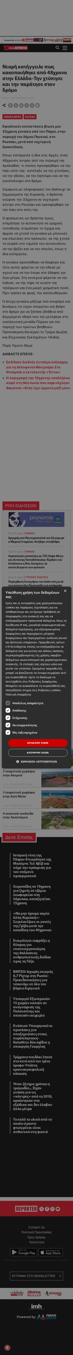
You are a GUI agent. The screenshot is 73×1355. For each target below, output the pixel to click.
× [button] (65, 591)
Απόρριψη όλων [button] (38, 752)
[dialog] (36, 677)
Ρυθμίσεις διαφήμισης (43, 681)
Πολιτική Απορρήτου (18, 694)
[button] (36, 761)
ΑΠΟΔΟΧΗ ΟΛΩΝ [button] (37, 743)
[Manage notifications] (7, 1348)
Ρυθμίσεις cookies (49, 690)
